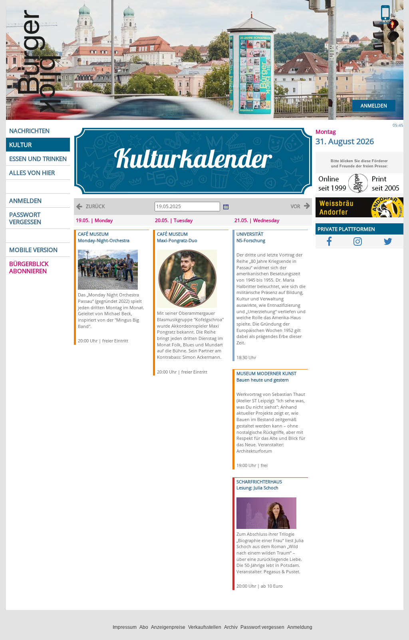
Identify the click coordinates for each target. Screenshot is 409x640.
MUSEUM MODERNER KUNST (266, 373)
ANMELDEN (25, 201)
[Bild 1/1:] (108, 269)
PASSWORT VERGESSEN (25, 218)
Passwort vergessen (262, 627)
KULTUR (20, 145)
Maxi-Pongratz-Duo (177, 240)
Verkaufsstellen (204, 627)
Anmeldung (299, 627)
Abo (143, 627)
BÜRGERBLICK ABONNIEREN (28, 267)
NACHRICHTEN (29, 131)
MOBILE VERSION (33, 250)
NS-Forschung (250, 240)
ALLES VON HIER (32, 173)
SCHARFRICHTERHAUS (259, 482)
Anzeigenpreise (168, 627)
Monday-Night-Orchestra (103, 240)
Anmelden (374, 105)
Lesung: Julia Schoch (257, 488)
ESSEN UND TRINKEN (38, 159)
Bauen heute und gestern (262, 380)
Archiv (231, 627)
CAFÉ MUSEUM (93, 234)
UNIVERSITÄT (249, 234)
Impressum (125, 627)
